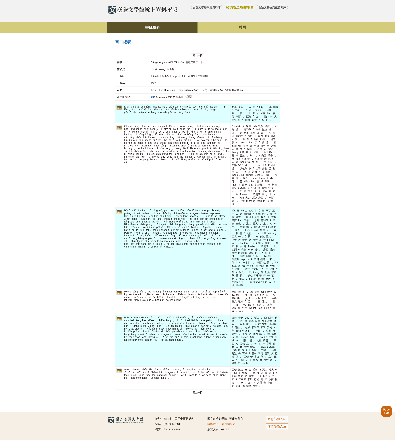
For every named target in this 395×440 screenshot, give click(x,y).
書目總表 (152, 27)
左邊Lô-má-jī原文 (162, 97)
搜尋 (242, 27)
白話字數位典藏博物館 (239, 7)
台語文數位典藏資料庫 (272, 7)
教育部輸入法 (277, 419)
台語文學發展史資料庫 (207, 7)
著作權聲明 (228, 424)
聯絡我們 (212, 424)
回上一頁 (197, 55)
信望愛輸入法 (277, 426)
